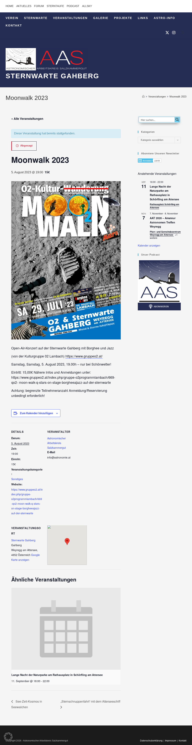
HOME (10, 6)
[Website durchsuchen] (182, 33)
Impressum (170, 740)
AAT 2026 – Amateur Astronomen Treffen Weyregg (163, 222)
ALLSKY (87, 6)
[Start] (143, 96)
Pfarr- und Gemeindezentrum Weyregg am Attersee (165, 233)
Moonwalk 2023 (178, 96)
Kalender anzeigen (149, 245)
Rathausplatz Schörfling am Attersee (164, 206)
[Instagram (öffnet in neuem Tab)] (174, 33)
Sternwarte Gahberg (23, 540)
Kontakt (182, 740)
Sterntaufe (55, 6)
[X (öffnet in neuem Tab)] (167, 33)
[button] (8, 736)
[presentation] (66, 629)
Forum (39, 6)
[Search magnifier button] (177, 119)
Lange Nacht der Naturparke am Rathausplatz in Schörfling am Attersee (57, 675)
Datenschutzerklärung (151, 740)
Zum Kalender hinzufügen (36, 413)
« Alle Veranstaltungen (27, 118)
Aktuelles (23, 6)
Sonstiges (17, 479)
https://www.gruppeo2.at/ (84, 356)
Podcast (73, 6)
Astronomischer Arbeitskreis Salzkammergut (56, 442)
